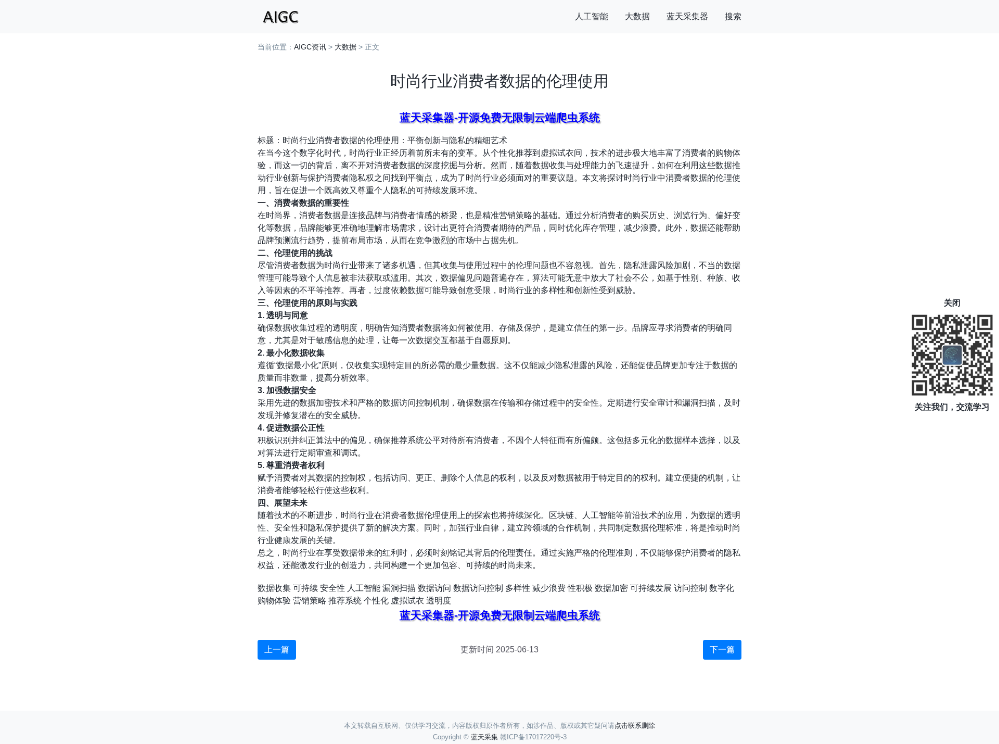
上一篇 (276, 649)
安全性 (332, 588)
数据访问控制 (478, 588)
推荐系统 (345, 600)
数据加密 (611, 588)
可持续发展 (651, 588)
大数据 (637, 16)
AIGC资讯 (310, 47)
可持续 (305, 588)
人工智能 (591, 16)
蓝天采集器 (687, 16)
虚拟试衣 (407, 600)
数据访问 (434, 588)
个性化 (376, 600)
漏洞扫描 (399, 588)
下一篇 (722, 649)
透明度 (438, 600)
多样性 (517, 588)
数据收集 (274, 588)
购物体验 (274, 600)
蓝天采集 (484, 737)
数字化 (721, 588)
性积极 (580, 588)
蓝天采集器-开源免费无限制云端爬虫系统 (500, 117)
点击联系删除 (634, 725)
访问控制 (690, 588)
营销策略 (309, 600)
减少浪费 (549, 588)
